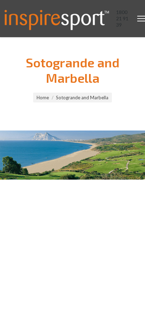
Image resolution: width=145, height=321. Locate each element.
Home (43, 97)
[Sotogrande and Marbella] (72, 155)
